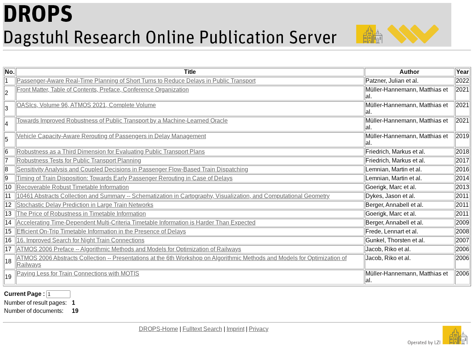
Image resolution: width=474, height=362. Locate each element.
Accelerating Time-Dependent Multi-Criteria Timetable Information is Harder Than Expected (136, 222)
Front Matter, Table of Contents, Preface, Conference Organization (103, 89)
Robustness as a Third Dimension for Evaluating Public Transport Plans (111, 151)
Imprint (235, 329)
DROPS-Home (158, 329)
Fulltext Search (202, 329)
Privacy (258, 329)
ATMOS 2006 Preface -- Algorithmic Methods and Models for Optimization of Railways (129, 249)
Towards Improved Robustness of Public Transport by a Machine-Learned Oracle (122, 120)
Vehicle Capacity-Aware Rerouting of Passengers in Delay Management (111, 136)
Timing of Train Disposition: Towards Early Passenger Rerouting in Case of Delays (125, 178)
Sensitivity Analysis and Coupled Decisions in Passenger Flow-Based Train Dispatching (132, 169)
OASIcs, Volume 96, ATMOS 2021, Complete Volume (86, 105)
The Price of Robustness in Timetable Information (81, 214)
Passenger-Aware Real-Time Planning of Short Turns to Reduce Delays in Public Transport (136, 81)
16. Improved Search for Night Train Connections (80, 240)
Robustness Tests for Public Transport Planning (79, 160)
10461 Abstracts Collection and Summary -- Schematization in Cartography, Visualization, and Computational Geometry (173, 196)
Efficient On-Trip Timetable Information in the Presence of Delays (101, 231)
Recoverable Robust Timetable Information (73, 187)
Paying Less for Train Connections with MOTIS (78, 273)
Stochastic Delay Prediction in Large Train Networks (85, 205)
